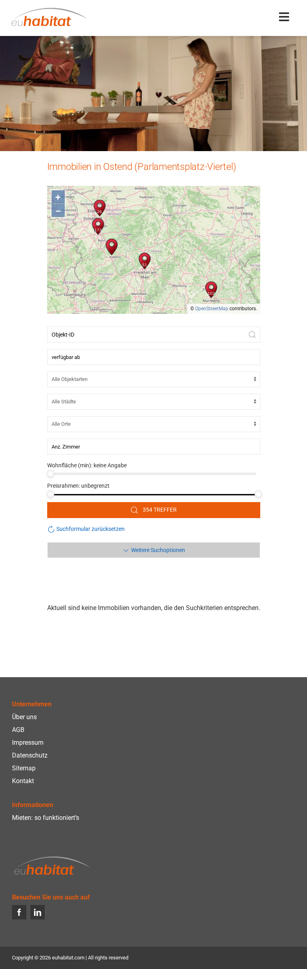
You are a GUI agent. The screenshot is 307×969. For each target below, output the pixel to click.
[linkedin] (37, 912)
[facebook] (19, 912)
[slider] (50, 473)
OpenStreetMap (211, 308)
